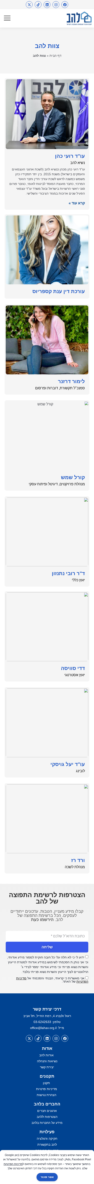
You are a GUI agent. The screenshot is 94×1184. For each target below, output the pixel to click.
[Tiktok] (38, 4)
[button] (7, 18)
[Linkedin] (47, 4)
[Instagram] (55, 4)
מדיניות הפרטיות (13, 1164)
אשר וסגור (47, 1177)
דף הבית (55, 55)
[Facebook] (64, 4)
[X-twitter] (29, 4)
